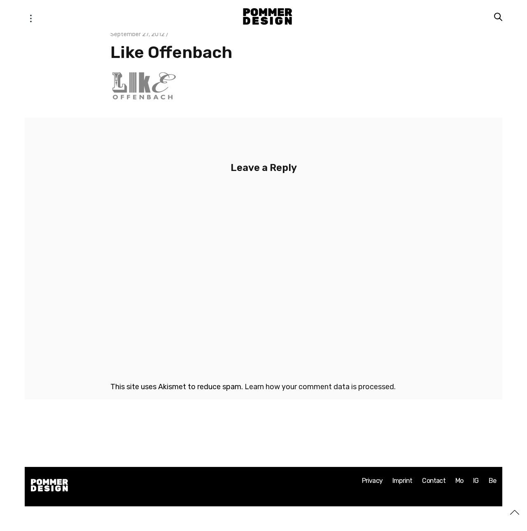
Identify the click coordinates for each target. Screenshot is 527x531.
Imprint (402, 481)
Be (492, 481)
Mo (459, 481)
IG (475, 481)
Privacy (372, 481)
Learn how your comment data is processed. (320, 386)
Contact (433, 481)
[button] (31, 16)
